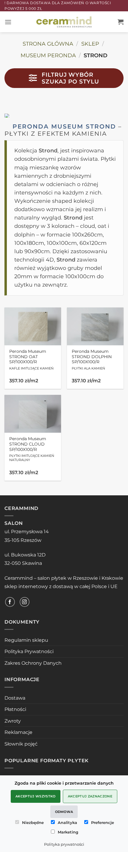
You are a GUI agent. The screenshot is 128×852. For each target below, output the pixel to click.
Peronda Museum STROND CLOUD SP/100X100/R (31, 449)
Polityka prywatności (64, 844)
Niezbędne (33, 822)
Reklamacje (18, 732)
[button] (8, 22)
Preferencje (102, 822)
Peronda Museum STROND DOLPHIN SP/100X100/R (92, 359)
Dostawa (14, 698)
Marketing (68, 832)
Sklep (90, 44)
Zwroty (12, 721)
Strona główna (48, 44)
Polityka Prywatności (29, 651)
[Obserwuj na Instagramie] (24, 602)
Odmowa (64, 812)
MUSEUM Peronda (48, 55)
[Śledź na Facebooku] (10, 602)
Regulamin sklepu (26, 640)
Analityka (67, 822)
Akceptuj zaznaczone (90, 796)
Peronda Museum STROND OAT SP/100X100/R (31, 359)
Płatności (15, 709)
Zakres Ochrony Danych (33, 663)
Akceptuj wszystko (35, 796)
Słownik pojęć (21, 744)
